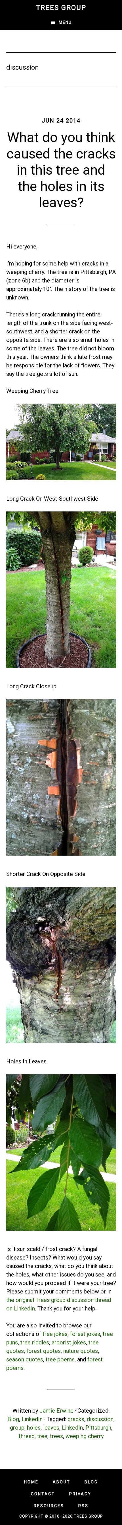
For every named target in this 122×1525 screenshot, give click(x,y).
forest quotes (43, 1351)
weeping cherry (85, 1436)
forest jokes (85, 1334)
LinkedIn (32, 1419)
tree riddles (34, 1342)
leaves (51, 1427)
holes (34, 1427)
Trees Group (61, 8)
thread (27, 1436)
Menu (65, 22)
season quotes (24, 1359)
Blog (13, 1419)
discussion (100, 1419)
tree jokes (55, 1334)
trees (56, 1436)
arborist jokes (69, 1342)
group (17, 1427)
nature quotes (80, 1351)
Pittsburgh (98, 1427)
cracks (76, 1419)
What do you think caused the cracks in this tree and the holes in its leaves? (61, 170)
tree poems (60, 1359)
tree (42, 1436)
